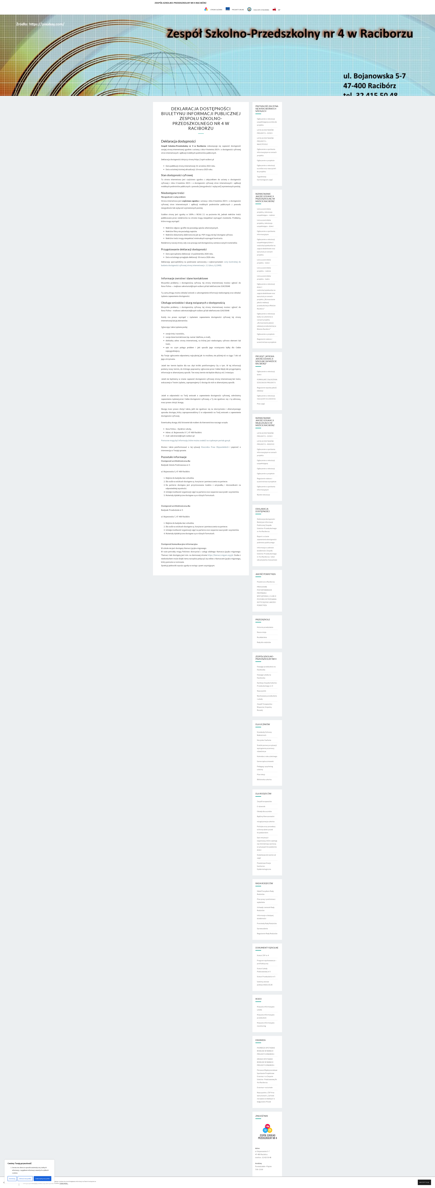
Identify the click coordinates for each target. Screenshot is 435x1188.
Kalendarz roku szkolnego (267, 756)
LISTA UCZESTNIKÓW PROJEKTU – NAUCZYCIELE (265, 141)
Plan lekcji (261, 774)
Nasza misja (261, 632)
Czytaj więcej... (63, 1183)
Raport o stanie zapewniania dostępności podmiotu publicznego (267, 539)
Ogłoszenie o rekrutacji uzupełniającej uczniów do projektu (267, 122)
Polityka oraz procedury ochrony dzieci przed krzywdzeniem (266, 829)
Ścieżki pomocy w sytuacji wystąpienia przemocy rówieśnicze (267, 748)
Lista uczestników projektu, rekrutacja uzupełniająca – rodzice (266, 212)
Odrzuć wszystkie (25, 1179)
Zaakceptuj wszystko (42, 1179)
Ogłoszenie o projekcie (265, 160)
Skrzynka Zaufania (264, 740)
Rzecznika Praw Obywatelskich (215, 447)
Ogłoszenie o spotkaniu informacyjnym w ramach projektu (267, 152)
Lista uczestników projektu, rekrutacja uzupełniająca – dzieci (265, 223)
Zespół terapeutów (264, 801)
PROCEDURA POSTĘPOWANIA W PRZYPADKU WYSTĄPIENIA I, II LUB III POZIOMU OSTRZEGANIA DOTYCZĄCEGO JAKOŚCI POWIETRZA (266, 596)
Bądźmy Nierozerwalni (265, 816)
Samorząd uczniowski (265, 761)
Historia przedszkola (265, 627)
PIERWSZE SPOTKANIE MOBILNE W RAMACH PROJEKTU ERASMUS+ (266, 1051)
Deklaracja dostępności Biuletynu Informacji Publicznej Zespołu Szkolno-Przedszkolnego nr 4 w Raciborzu (267, 525)
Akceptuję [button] (424, 1182)
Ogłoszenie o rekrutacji (266, 468)
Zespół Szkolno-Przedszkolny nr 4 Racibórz (180, 2)
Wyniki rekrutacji (263, 495)
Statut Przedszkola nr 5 (266, 976)
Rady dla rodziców (264, 642)
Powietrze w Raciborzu (266, 582)
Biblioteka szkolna (264, 779)
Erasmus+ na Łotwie (265, 1087)
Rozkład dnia (262, 637)
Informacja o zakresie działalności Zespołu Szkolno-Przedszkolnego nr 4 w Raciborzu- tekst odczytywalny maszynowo (267, 553)
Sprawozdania (262, 928)
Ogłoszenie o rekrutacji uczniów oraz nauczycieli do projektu (266, 168)
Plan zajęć (261, 404)
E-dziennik (261, 806)
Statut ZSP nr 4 (263, 955)
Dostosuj (12, 1179)
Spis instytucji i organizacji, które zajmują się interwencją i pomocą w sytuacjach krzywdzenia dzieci (267, 843)
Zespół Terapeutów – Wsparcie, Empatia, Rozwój (265, 707)
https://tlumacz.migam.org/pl (220, 555)
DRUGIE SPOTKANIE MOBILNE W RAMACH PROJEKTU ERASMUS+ (265, 1062)
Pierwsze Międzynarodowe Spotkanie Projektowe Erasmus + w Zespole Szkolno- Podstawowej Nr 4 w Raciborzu (267, 1076)
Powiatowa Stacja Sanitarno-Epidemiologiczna (264, 866)
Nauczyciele (261, 691)
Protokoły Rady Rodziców (267, 923)
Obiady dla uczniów (264, 811)
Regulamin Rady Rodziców (267, 933)
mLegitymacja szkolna (265, 821)
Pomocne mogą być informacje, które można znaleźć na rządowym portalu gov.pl (195, 440)
